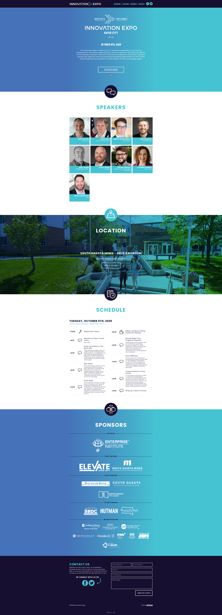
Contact (141, 4)
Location (125, 4)
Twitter (151, 3)
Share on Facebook (111, 75)
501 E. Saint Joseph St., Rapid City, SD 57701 (111, 258)
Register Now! (111, 69)
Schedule (133, 4)
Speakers (117, 4)
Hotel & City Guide (111, 265)
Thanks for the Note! (143, 593)
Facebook (147, 3)
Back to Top (111, 612)
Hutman (150, 605)
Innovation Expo (85, 4)
